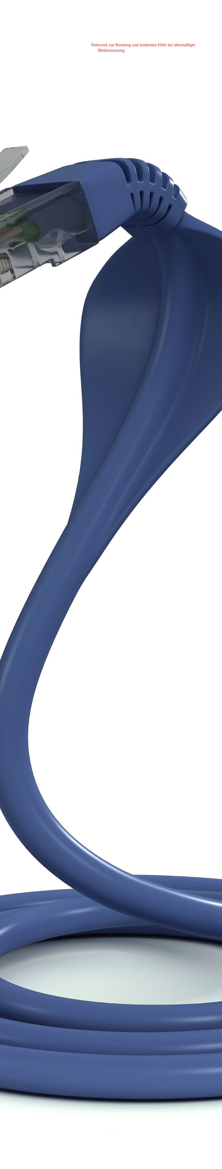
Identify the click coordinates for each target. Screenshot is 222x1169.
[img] (111, 584)
